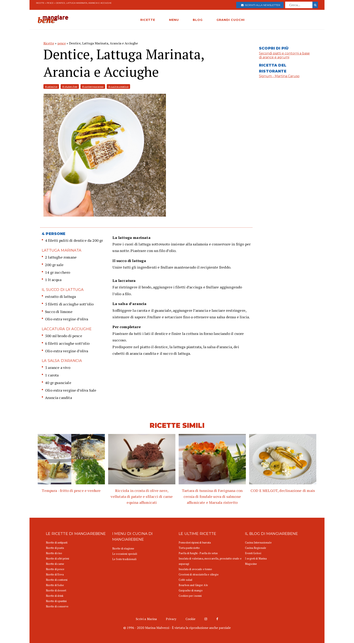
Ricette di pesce (55, 569)
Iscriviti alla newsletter (262, 5)
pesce (50, 3)
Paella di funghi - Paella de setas (198, 553)
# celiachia (51, 86)
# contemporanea (92, 86)
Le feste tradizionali (124, 559)
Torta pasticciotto (189, 548)
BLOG (198, 20)
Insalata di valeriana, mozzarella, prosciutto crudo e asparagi (210, 561)
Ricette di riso (54, 553)
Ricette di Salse (55, 585)
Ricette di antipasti (57, 542)
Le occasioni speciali (124, 554)
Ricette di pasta (55, 548)
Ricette (40, 3)
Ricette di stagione (123, 548)
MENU (174, 20)
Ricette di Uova (55, 574)
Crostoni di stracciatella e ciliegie (199, 574)
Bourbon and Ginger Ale (193, 585)
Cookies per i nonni (190, 596)
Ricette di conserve (57, 606)
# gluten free (69, 86)
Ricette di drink (54, 596)
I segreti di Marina (256, 558)
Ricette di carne (55, 564)
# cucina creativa (118, 86)
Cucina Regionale (255, 548)
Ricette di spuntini (56, 601)
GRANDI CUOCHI (231, 20)
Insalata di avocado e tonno (195, 569)
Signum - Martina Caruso (279, 76)
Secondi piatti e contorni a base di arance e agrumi (284, 55)
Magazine (251, 564)
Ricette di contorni (56, 580)
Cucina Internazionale (258, 542)
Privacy (171, 619)
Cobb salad (185, 580)
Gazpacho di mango (191, 590)
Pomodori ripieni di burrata (195, 542)
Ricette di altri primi (57, 558)
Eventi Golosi (253, 553)
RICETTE (147, 20)
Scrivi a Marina (146, 619)
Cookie (191, 619)
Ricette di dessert (56, 590)
